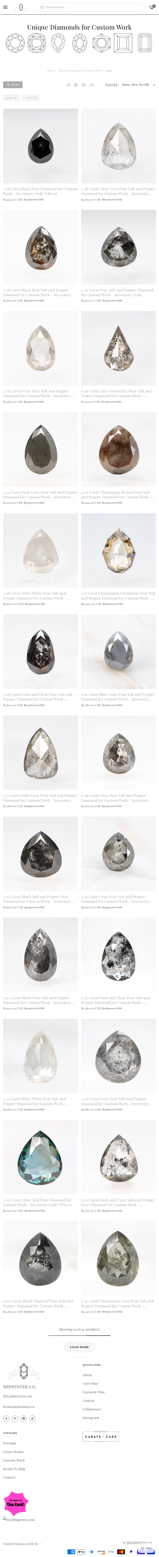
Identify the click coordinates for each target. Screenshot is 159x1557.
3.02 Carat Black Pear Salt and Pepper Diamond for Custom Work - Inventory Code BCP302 (37, 1000)
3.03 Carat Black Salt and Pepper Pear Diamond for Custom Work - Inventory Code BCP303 (37, 899)
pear (9, 98)
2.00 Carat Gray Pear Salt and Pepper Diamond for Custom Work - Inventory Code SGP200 (115, 1101)
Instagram (91, 1418)
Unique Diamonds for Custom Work (80, 70)
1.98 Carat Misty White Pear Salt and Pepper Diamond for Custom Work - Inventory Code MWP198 (34, 596)
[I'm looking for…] (41, 7)
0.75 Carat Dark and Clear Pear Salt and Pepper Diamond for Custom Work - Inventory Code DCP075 (115, 1000)
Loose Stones (13, 1452)
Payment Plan (94, 1392)
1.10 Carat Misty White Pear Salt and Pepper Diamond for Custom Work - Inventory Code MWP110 (34, 1101)
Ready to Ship (14, 1469)
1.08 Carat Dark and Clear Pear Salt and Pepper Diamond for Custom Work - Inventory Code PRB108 (37, 697)
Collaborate (92, 1409)
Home (51, 70)
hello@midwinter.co (19, 1407)
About (87, 1375)
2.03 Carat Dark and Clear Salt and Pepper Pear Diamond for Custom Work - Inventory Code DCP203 (118, 1202)
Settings (9, 1443)
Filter (15, 84)
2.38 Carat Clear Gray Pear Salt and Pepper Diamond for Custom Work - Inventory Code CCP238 (118, 191)
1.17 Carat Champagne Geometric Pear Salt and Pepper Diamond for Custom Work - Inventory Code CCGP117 (118, 596)
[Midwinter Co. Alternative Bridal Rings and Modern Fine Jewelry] (21, 7)
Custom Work (14, 1460)
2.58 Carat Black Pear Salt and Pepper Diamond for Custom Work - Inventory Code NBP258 (37, 292)
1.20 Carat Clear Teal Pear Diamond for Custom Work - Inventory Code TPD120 (37, 1202)
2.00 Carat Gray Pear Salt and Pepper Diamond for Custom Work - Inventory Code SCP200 (37, 393)
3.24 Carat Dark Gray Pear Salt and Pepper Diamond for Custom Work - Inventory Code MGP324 (40, 495)
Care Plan (90, 1383)
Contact (89, 1400)
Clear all (30, 98)
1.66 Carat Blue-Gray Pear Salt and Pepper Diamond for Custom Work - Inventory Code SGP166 (118, 697)
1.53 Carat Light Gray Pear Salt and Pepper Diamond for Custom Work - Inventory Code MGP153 (40, 798)
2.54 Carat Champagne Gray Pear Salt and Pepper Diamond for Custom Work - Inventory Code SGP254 (117, 1303)
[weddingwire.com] (19, 1519)
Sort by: (112, 84)
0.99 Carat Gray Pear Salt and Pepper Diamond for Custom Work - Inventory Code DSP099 (115, 798)
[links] (7, 1419)
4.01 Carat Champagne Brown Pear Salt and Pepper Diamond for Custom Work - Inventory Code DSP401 (116, 495)
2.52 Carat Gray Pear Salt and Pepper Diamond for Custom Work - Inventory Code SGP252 (115, 899)
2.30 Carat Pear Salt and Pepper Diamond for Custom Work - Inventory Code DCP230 (117, 292)
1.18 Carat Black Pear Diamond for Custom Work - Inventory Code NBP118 (40, 191)
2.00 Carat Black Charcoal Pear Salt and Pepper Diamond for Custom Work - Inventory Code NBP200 (38, 1303)
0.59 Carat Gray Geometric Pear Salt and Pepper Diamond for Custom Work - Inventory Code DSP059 (116, 393)
